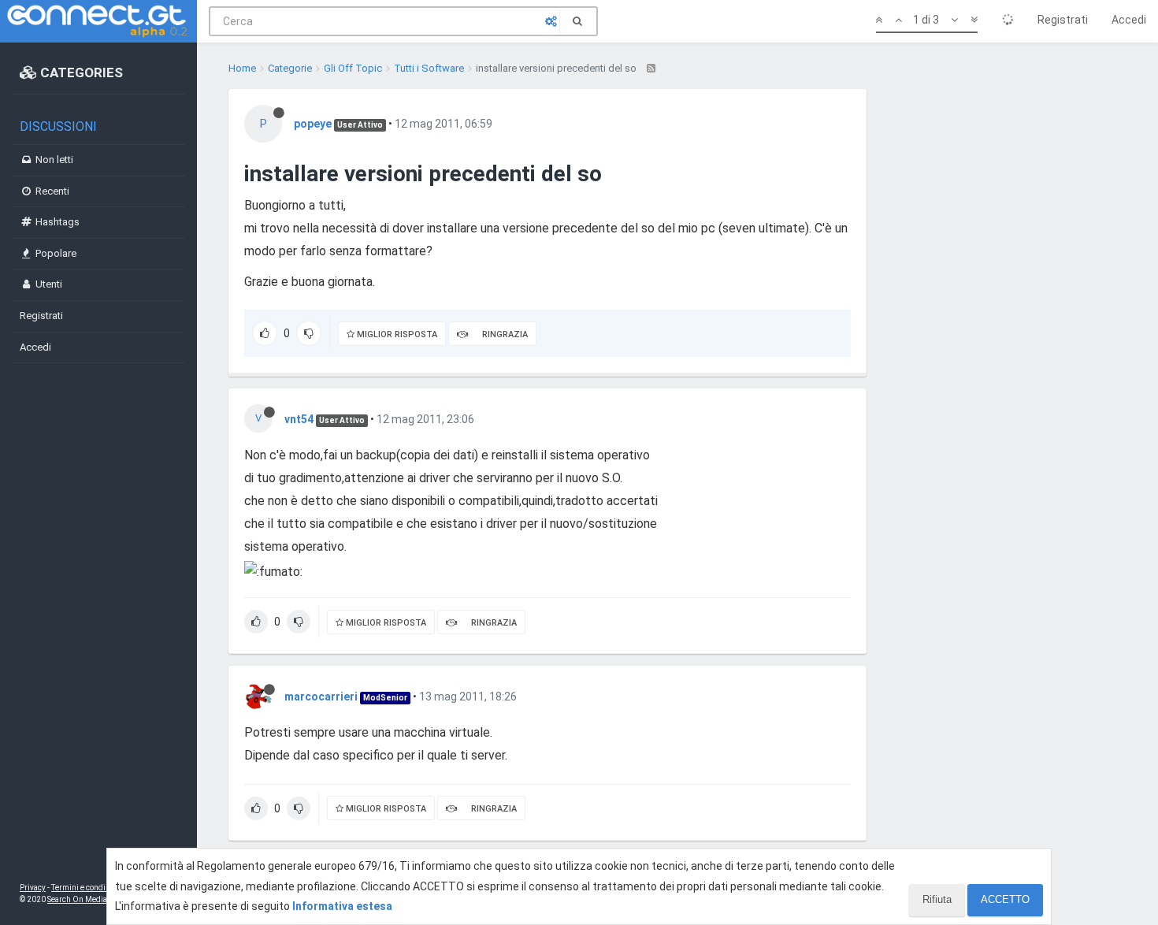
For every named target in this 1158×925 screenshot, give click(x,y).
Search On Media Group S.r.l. (98, 899)
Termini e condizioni (87, 887)
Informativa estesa (342, 906)
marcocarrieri (321, 696)
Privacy (33, 887)
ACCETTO (1005, 899)
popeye (313, 123)
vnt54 (299, 419)
